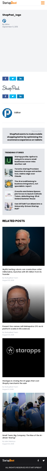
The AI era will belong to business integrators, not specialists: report (26, 183)
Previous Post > (37, 131)
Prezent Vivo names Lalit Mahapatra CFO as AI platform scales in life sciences (22, 327)
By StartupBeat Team (10, 278)
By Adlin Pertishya (8, 441)
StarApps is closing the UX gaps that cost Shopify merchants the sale (20, 382)
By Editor (6, 24)
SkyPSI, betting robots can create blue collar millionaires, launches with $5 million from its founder (22, 271)
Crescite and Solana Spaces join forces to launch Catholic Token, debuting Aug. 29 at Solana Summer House (28, 195)
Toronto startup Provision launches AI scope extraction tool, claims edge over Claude (28, 172)
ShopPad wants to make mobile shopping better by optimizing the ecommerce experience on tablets (24, 137)
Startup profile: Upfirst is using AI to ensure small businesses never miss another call (26, 160)
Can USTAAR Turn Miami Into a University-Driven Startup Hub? (28, 206)
